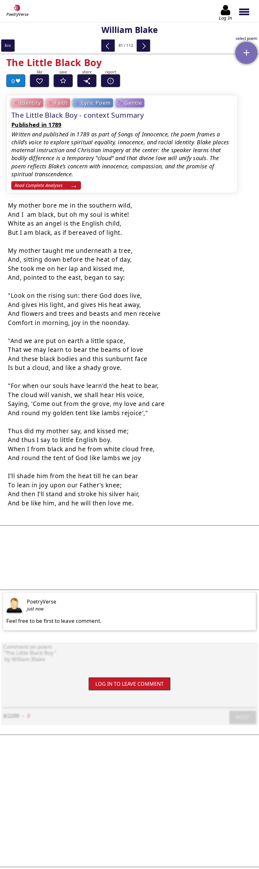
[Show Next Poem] (143, 46)
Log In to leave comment (129, 683)
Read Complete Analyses (39, 185)
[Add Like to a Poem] (39, 80)
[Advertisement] (129, 557)
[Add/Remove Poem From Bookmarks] (63, 80)
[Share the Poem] (86, 80)
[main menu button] (247, 11)
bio (8, 45)
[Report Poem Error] (110, 80)
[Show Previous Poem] (108, 46)
